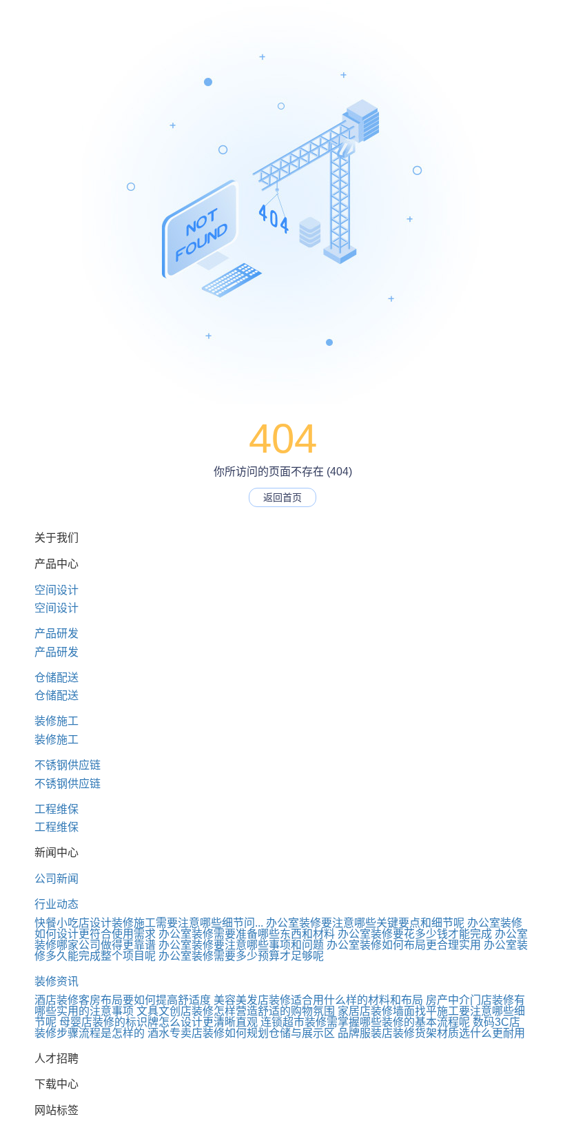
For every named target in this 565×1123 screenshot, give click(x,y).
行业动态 (56, 904)
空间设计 (56, 590)
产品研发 (56, 633)
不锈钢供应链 (67, 765)
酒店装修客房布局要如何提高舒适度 (122, 1000)
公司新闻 (56, 879)
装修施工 (56, 721)
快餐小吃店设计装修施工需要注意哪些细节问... (148, 923)
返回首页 (282, 497)
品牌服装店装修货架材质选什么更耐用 (431, 1033)
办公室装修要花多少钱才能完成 (415, 934)
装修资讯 (56, 981)
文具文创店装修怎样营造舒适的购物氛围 (235, 1011)
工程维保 (56, 809)
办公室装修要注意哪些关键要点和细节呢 (365, 923)
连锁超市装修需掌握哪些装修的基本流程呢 (365, 1022)
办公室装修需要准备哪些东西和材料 (246, 934)
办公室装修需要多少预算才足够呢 (241, 956)
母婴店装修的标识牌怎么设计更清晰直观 (158, 1022)
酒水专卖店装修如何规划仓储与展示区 (241, 1033)
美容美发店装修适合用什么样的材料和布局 (318, 1000)
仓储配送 (56, 677)
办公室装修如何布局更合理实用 (404, 945)
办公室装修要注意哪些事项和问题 (241, 945)
